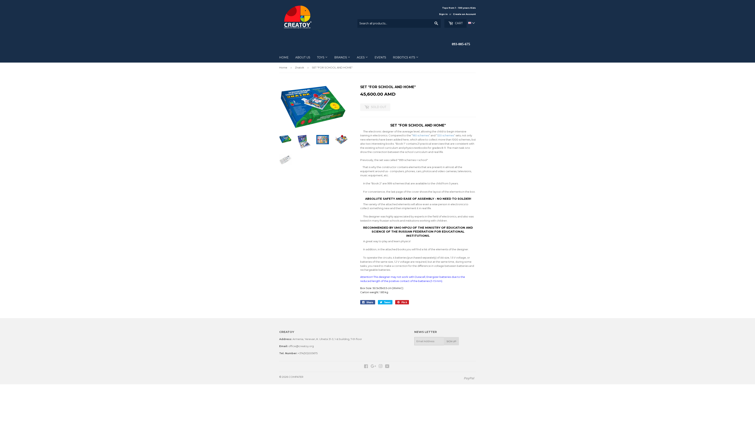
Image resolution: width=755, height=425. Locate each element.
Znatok (299, 67)
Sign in (443, 14)
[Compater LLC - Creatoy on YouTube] (387, 366)
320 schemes (445, 135)
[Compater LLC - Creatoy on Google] (373, 366)
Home (283, 67)
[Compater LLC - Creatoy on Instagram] (381, 366)
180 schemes (420, 135)
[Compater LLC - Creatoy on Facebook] (366, 366)
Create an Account (464, 14)
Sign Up (451, 341)
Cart (458, 23)
